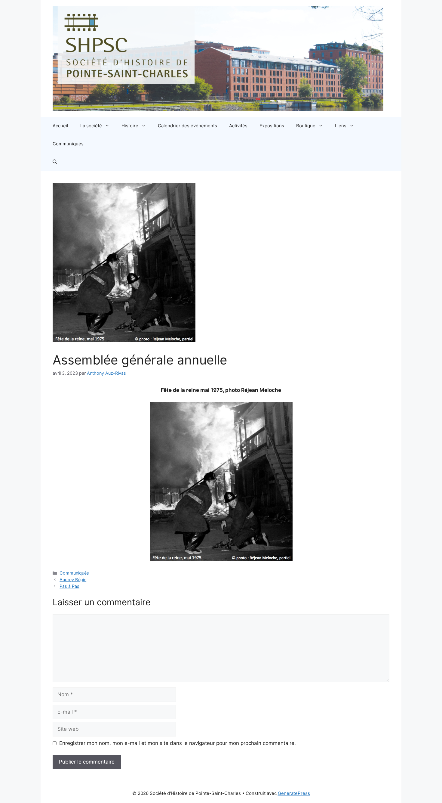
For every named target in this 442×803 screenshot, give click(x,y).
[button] (55, 162)
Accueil (60, 126)
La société (91, 126)
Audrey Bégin (73, 579)
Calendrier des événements (187, 126)
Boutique (305, 126)
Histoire (129, 126)
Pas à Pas (69, 586)
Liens (340, 126)
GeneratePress (294, 793)
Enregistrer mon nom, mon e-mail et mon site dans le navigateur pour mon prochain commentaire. (177, 743)
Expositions (271, 126)
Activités (238, 126)
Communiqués (68, 144)
